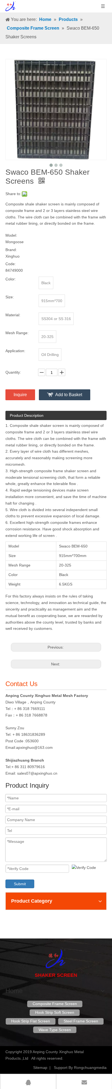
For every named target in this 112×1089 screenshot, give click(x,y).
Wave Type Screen (55, 1030)
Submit (20, 884)
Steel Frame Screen (81, 1021)
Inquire (20, 394)
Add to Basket (68, 394)
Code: (10, 264)
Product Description (26, 415)
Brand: (11, 250)
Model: (11, 235)
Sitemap (40, 1067)
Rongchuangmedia (90, 1067)
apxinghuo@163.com (34, 747)
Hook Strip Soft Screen (54, 1012)
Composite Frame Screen (55, 1004)
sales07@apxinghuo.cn (37, 773)
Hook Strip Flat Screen (30, 1021)
